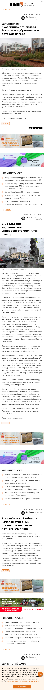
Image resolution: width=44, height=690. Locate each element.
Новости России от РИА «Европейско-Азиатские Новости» (17, 4)
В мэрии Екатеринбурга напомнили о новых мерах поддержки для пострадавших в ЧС (23, 179)
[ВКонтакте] (30, 128)
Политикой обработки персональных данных (23, 681)
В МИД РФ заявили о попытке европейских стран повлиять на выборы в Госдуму (23, 476)
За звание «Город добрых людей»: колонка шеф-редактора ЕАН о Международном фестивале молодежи (23, 186)
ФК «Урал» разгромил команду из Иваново (23, 638)
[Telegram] (35, 128)
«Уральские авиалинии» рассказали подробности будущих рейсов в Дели (21, 633)
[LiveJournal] (41, 128)
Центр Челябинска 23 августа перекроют (22, 192)
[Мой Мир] (38, 128)
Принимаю (22, 686)
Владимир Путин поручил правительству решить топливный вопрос (22, 197)
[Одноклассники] (32, 128)
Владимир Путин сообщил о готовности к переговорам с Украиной (22, 482)
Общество (5, 123)
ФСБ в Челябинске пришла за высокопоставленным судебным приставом (23, 203)
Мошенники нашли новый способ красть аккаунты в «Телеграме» (22, 494)
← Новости (6, 10)
